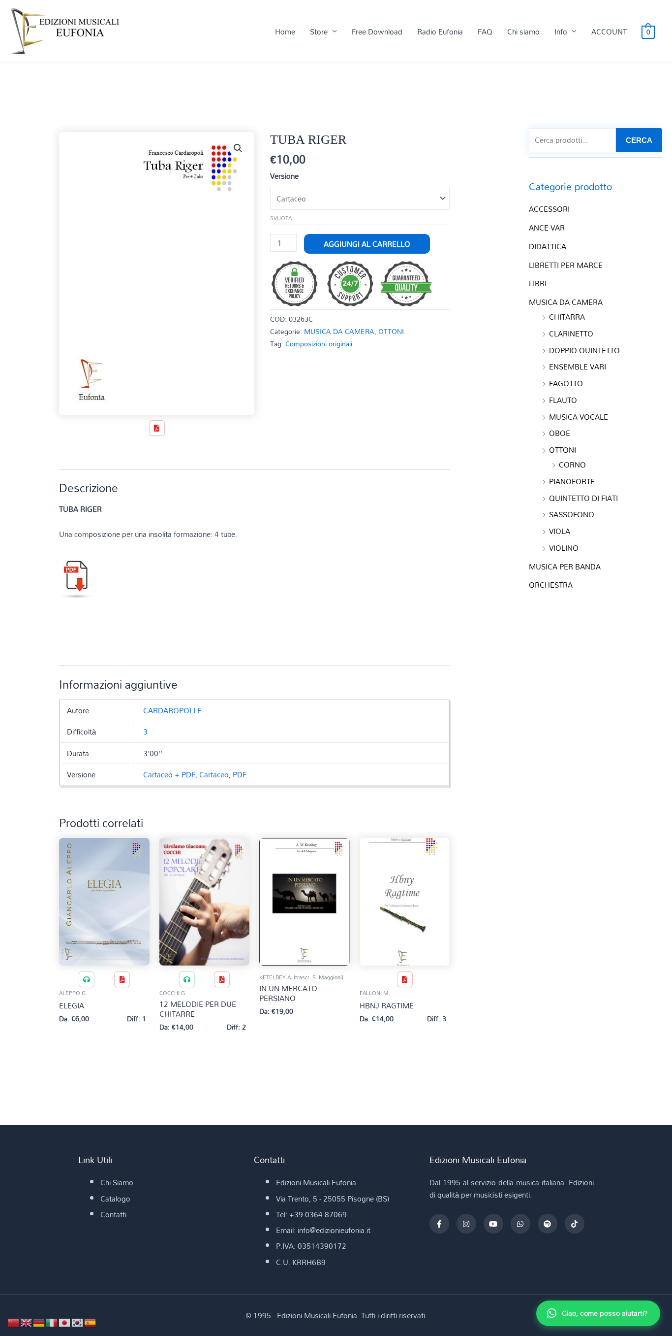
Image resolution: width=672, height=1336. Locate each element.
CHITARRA (567, 316)
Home (285, 31)
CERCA (639, 140)
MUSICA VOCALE (578, 416)
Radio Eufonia (440, 31)
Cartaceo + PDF (169, 774)
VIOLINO (564, 547)
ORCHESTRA (551, 584)
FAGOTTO (566, 383)
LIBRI (538, 283)
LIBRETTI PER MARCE (566, 265)
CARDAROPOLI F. (173, 710)
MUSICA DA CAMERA (339, 331)
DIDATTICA (547, 246)
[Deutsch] (39, 1321)
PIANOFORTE (572, 481)
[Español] (90, 1321)
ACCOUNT (609, 31)
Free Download (377, 31)
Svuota (281, 218)
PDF (239, 774)
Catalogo (115, 1198)
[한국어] (77, 1321)
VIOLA (559, 531)
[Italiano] (52, 1321)
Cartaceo (214, 774)
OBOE (559, 433)
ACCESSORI (549, 208)
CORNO (572, 464)
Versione (284, 175)
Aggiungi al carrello (367, 243)
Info (560, 31)
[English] (26, 1321)
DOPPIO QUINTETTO (584, 350)
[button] (238, 148)
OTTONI (391, 331)
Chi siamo (523, 31)
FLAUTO (563, 400)
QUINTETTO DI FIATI (583, 498)
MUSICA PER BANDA (565, 566)
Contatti (113, 1214)
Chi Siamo (116, 1182)
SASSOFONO (571, 514)
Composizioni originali (318, 343)
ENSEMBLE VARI (577, 366)
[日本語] (65, 1321)
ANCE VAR (547, 227)
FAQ (485, 31)
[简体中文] (13, 1321)
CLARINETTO (571, 333)
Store (319, 31)
